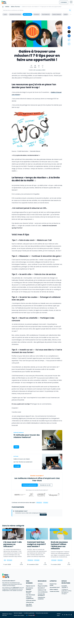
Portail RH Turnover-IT (65, 586)
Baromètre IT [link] (41, 588)
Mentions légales (18, 613)
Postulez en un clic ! (45, 485)
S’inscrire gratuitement (29, 485)
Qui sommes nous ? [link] (55, 587)
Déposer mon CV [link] (30, 586)
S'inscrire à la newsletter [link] (41, 598)
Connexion (64, 2)
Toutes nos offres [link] (54, 591)
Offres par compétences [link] (29, 597)
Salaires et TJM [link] (42, 590)
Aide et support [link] (54, 589)
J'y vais (17, 466)
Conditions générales (29, 613)
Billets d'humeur (15, 6)
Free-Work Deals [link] (30, 595)
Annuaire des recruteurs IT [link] (41, 594)
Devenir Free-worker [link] (53, 584)
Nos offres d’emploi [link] (29, 592)
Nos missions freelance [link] (29, 588)
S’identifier (43, 514)
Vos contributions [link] (42, 592)
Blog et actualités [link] (42, 586)
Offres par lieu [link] (30, 602)
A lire (16, 447)
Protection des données (42, 613)
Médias (7, 6)
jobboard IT (16, 587)
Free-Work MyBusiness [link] (29, 605)
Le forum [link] (40, 584)
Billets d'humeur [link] (7, 530)
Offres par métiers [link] (31, 600)
